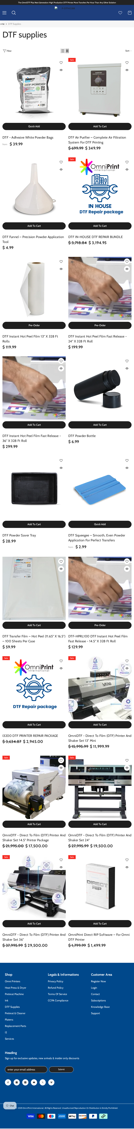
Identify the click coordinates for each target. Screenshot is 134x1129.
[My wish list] (120, 13)
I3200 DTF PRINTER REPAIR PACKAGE (30, 736)
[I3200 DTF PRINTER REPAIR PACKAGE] (34, 688)
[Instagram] (17, 1082)
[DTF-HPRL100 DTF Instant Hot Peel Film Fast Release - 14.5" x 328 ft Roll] (100, 588)
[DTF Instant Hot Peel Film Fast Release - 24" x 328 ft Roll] (100, 288)
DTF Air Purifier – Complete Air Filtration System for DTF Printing (97, 139)
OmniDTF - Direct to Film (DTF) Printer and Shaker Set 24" (100, 837)
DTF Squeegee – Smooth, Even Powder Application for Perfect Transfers (96, 537)
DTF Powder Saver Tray (19, 535)
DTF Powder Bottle (82, 436)
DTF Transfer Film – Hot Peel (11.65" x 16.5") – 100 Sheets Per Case (33, 638)
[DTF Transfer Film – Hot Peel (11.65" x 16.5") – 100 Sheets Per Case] (34, 588)
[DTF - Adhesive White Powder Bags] (34, 89)
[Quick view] (61, 70)
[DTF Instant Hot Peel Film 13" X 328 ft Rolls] (34, 288)
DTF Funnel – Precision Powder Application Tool (33, 239)
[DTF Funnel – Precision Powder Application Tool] (34, 189)
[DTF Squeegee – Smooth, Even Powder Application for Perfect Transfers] (100, 487)
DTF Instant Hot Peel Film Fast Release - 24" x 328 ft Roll (97, 338)
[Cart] (130, 13)
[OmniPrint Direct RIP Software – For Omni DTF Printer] (100, 886)
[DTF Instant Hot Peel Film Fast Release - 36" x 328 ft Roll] (34, 388)
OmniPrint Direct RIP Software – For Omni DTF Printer (99, 937)
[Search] (14, 13)
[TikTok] (25, 1082)
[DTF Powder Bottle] (100, 388)
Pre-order (34, 325)
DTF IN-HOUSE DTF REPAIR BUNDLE (95, 237)
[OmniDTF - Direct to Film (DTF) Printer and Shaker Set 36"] (34, 886)
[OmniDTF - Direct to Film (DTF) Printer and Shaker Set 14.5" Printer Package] (34, 787)
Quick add (34, 126)
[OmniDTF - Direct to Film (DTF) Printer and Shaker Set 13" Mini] (100, 688)
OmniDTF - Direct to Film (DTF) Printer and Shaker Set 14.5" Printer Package (34, 837)
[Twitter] (43, 1082)
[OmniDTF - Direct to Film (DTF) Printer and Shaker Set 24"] (100, 787)
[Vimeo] (51, 1082)
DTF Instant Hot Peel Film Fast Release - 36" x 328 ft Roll (31, 438)
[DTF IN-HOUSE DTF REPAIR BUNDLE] (100, 189)
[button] (63, 51)
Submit (61, 1069)
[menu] (4, 13)
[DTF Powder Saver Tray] (34, 487)
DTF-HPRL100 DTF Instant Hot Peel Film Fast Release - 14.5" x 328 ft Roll (98, 638)
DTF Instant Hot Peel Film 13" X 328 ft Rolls (30, 338)
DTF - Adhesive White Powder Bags (27, 137)
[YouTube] (34, 1082)
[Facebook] (8, 1082)
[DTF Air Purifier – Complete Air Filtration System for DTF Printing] (100, 89)
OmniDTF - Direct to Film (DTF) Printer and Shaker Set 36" (34, 937)
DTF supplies (14, 23)
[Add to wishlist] (61, 62)
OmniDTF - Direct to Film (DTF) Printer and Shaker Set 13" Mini (100, 738)
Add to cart (100, 126)
